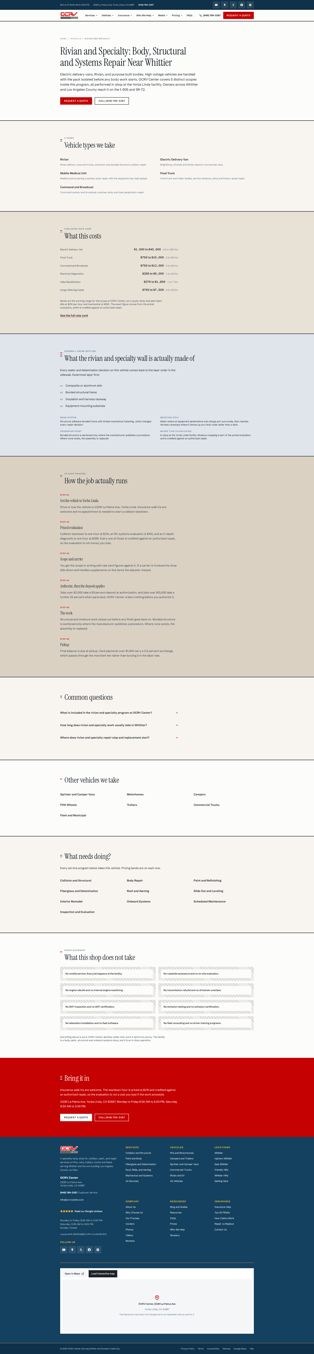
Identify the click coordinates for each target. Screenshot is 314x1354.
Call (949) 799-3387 (112, 100)
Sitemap (226, 1348)
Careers (130, 1223)
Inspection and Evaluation (77, 912)
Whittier (219, 1152)
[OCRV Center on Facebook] (241, 5)
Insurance (124, 15)
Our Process (132, 1218)
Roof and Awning (138, 891)
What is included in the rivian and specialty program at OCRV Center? (119, 712)
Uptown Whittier (223, 1158)
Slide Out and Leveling (208, 891)
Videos (129, 1235)
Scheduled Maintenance (210, 901)
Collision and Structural (75, 880)
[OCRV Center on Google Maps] (224, 5)
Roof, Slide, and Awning (138, 1169)
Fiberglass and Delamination (79, 891)
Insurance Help (223, 1207)
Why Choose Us (134, 1212)
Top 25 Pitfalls (222, 1212)
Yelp (252, 1348)
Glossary (175, 1235)
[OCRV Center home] (69, 15)
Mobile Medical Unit (73, 173)
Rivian (64, 159)
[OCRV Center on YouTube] (216, 5)
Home (63, 38)
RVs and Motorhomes (182, 1152)
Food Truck (167, 173)
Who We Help (143, 15)
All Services (132, 1181)
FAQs (189, 15)
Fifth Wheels (68, 805)
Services (90, 15)
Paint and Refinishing (207, 880)
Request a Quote (239, 15)
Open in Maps (72, 1273)
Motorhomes (135, 794)
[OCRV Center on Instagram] (250, 5)
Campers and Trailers (181, 1158)
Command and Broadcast (76, 187)
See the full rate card (74, 315)
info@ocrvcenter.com (72, 1199)
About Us (131, 1207)
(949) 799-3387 (146, 5)
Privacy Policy (187, 1348)
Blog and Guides (178, 1207)
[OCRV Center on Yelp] (233, 5)
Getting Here (221, 1181)
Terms (201, 1348)
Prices (173, 1223)
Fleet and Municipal (73, 815)
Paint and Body (134, 1158)
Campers (200, 794)
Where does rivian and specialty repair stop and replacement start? (119, 737)
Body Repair (135, 880)
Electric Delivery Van (174, 159)
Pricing (176, 15)
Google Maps (240, 1348)
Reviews (130, 1240)
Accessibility (213, 1348)
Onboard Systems (138, 901)
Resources (176, 1212)
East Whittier (221, 1164)
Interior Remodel (71, 901)
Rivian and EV (177, 1175)
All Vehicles (176, 1181)
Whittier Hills (221, 1175)
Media (161, 15)
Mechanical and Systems (139, 1175)
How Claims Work (224, 1218)
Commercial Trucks (206, 805)
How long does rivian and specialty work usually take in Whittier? (119, 725)
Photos (129, 1229)
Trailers (132, 805)
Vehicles (106, 15)
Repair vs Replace (224, 1223)
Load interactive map (103, 1273)
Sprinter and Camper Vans (77, 794)
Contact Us (221, 1229)
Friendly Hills (221, 1169)
